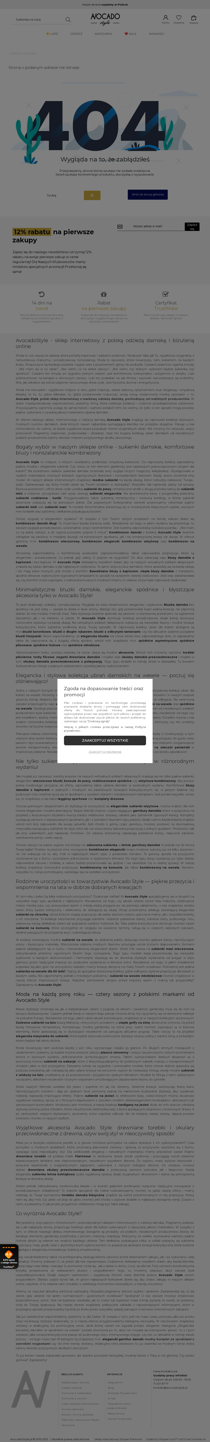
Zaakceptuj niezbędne (105, 751)
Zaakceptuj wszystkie (105, 740)
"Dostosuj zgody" (98, 721)
